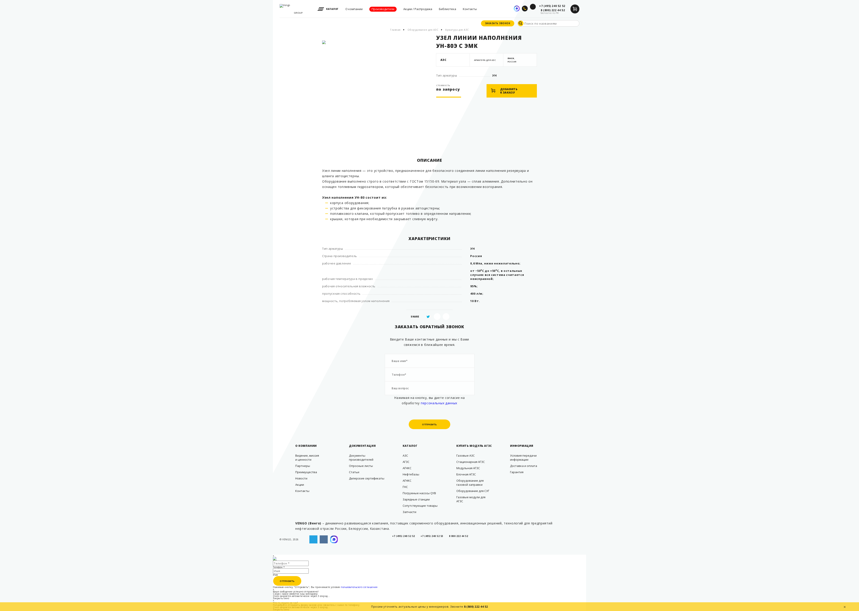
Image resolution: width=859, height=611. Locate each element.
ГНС (405, 487)
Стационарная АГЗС (470, 462)
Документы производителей (361, 457)
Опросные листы (361, 466)
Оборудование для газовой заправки (470, 483)
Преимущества (306, 472)
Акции (299, 485)
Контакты (302, 491)
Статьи (354, 472)
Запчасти (409, 512)
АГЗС (406, 462)
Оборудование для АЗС (423, 29)
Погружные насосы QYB (419, 493)
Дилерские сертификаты (366, 478)
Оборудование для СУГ (472, 491)
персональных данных (439, 403)
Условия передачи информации (523, 457)
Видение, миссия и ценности (307, 457)
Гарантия (516, 472)
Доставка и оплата (523, 466)
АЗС (405, 455)
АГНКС (407, 468)
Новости (301, 478)
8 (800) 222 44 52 (476, 607)
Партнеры (302, 466)
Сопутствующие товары (420, 506)
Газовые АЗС (465, 455)
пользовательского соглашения (359, 587)
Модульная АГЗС (468, 468)
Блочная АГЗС (466, 474)
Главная (395, 29)
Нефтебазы (411, 474)
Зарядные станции (416, 499)
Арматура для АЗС (457, 29)
